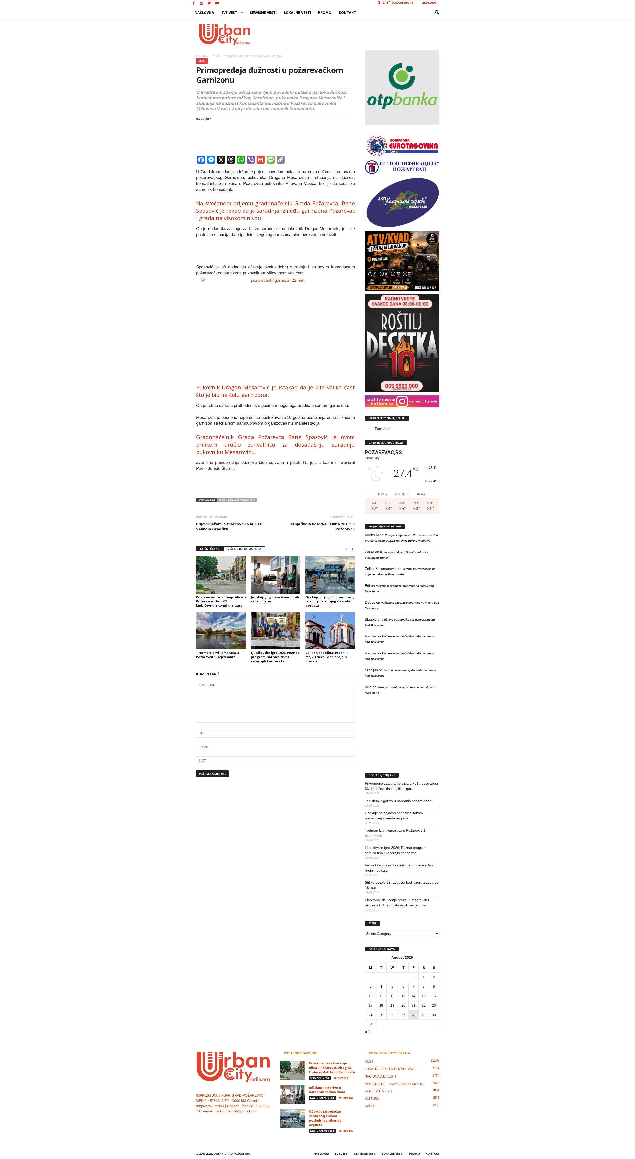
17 (371, 1005)
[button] (436, 12)
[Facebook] (194, 3)
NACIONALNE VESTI (322, 1098)
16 (434, 996)
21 (413, 1005)
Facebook (382, 429)
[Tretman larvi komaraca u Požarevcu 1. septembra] (221, 630)
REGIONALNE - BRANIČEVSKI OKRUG (394, 1084)
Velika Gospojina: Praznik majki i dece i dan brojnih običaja (326, 656)
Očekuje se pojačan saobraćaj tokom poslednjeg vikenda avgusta (330, 601)
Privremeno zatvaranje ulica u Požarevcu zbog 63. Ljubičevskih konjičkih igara (221, 601)
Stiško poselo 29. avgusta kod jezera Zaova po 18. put (401, 885)
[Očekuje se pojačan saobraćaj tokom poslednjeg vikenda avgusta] (330, 575)
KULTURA (372, 1099)
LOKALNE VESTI (297, 12)
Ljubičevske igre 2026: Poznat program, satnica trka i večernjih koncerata (275, 656)
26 (392, 1015)
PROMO (324, 12)
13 (403, 996)
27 (403, 1015)
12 (392, 996)
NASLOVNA (204, 12)
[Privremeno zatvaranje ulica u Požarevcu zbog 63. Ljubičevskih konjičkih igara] (221, 575)
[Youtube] (217, 3)
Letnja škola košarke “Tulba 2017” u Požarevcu (321, 526)
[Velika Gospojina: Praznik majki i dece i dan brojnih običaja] (330, 630)
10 (371, 996)
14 (413, 996)
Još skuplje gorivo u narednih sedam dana (275, 599)
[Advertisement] (354, 34)
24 (371, 1015)
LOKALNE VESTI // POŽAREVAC (389, 1069)
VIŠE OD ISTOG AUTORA (244, 549)
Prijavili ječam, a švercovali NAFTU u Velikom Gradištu (229, 526)
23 (434, 1005)
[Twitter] (209, 3)
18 (381, 1005)
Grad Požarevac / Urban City (237, 499)
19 (392, 1005)
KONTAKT (347, 12)
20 (403, 1005)
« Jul (368, 1032)
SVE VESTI (230, 12)
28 (413, 1015)
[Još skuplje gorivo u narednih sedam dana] (275, 575)
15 (424, 996)
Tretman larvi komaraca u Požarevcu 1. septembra (217, 654)
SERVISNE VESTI (263, 12)
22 (424, 1005)
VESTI (202, 61)
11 (381, 996)
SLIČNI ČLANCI (210, 549)
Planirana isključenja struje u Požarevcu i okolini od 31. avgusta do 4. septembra (397, 902)
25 (381, 1015)
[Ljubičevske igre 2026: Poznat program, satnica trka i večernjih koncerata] (275, 630)
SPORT (370, 1106)
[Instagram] (202, 3)
